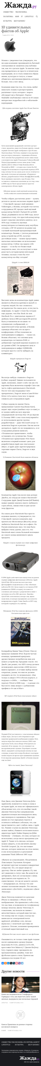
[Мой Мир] (8, 963)
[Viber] (19, 963)
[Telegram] (22, 963)
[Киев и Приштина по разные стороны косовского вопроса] (20, 1022)
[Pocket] (16, 963)
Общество (8, 12)
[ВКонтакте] (2, 963)
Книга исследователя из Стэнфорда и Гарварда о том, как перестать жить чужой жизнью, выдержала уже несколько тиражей (19, 996)
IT (22, 16)
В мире (3, 1030)
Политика (8, 16)
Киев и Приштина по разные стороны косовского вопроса (16, 1025)
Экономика (21, 12)
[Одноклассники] (5, 963)
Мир (17, 16)
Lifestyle (29, 16)
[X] (11, 963)
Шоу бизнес (19, 21)
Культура (7, 21)
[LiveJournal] (14, 963)
